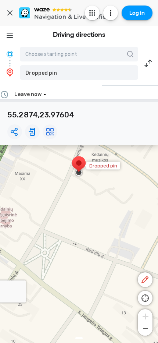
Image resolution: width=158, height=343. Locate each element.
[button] (79, 72)
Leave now (28, 94)
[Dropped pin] (79, 166)
